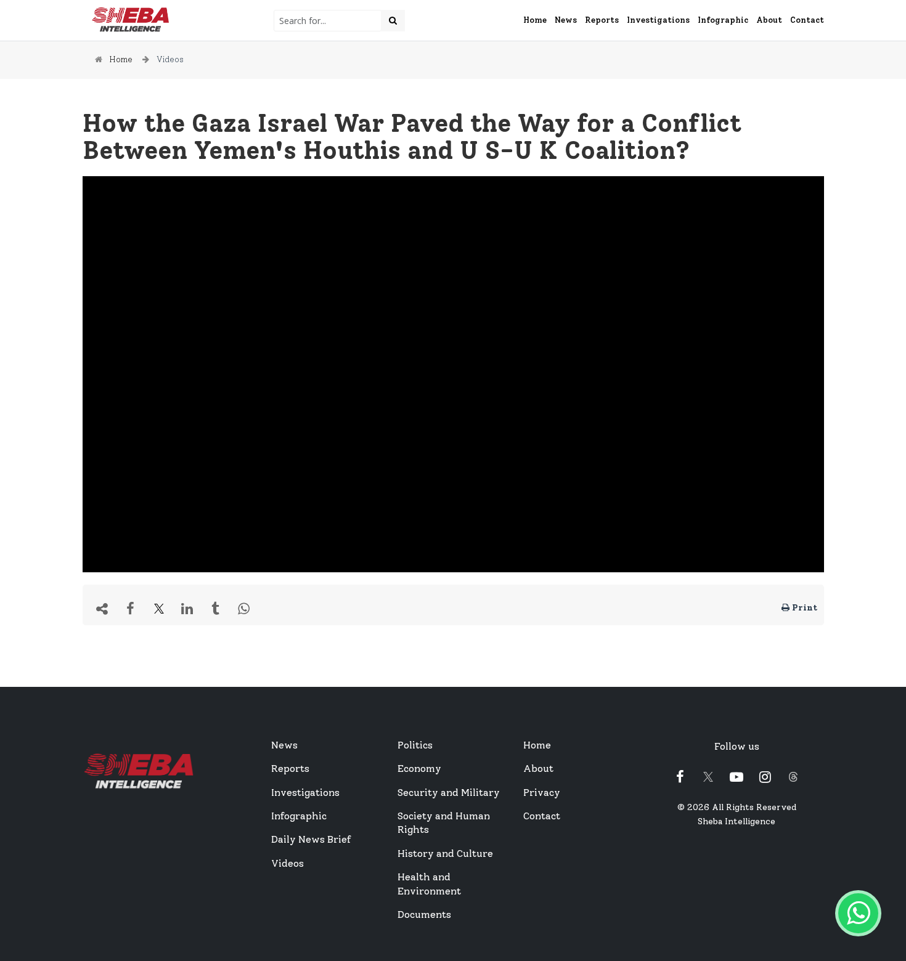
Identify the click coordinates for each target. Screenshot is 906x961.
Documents (424, 914)
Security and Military (449, 792)
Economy (419, 768)
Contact (807, 20)
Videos (170, 59)
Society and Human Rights (444, 822)
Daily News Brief (311, 839)
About (769, 20)
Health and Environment (429, 883)
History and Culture (445, 853)
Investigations (658, 20)
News (566, 20)
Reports (602, 20)
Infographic (723, 20)
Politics (415, 745)
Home (535, 20)
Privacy (541, 792)
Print (803, 607)
